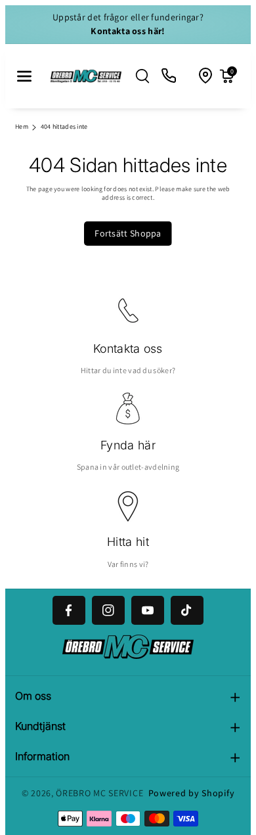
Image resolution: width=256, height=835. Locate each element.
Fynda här (128, 445)
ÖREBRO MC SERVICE (99, 793)
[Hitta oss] (206, 76)
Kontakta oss (128, 348)
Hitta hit (128, 542)
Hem (21, 126)
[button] (24, 76)
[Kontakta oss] (169, 76)
